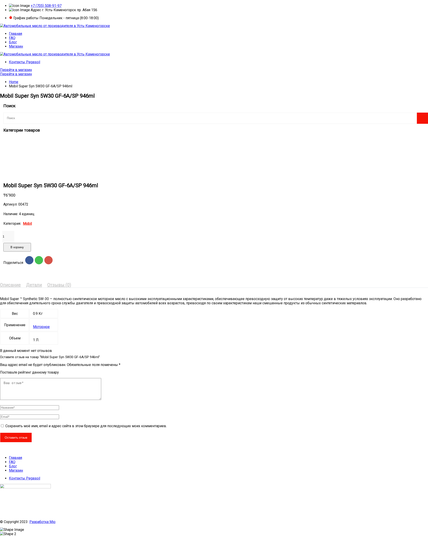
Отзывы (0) (59, 285)
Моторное (41, 327)
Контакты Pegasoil (24, 62)
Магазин (16, 46)
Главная (15, 34)
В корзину (17, 247)
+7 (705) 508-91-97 (46, 6)
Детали (34, 285)
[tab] (10, 285)
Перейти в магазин (16, 70)
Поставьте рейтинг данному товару (29, 372)
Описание (10, 285)
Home (13, 82)
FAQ (12, 38)
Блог (13, 42)
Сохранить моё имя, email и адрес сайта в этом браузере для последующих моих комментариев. (86, 426)
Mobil (27, 223)
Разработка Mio (42, 522)
